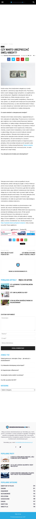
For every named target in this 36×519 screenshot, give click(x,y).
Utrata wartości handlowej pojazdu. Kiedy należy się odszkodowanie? (22, 473)
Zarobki (3, 488)
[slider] (6, 229)
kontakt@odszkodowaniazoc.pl (24, 442)
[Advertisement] (18, 23)
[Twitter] (20, 447)
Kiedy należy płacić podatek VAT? (7, 253)
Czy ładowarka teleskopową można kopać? (12, 365)
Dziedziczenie (5, 499)
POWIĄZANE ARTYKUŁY (9, 280)
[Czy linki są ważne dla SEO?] (5, 294)
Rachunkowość (5, 494)
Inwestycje (4, 507)
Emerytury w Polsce (7, 486)
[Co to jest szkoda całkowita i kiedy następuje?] (5, 467)
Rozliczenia (4, 496)
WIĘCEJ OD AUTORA (25, 280)
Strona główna (4, 44)
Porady (2, 46)
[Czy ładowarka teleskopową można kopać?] (5, 286)
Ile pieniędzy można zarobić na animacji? (12, 375)
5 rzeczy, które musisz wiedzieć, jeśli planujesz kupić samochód (22, 457)
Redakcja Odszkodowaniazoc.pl (12, 55)
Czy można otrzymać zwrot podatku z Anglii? (27, 253)
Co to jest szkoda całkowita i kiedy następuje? (22, 465)
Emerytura (4, 504)
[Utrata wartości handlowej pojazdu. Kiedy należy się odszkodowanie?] (5, 475)
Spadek (3, 501)
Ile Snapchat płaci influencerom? (10, 370)
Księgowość (4, 491)
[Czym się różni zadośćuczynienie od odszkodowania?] (5, 302)
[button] (33, 2)
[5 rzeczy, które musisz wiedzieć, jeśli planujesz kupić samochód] (5, 459)
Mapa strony (18, 514)
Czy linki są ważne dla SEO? (18, 292)
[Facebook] (15, 447)
